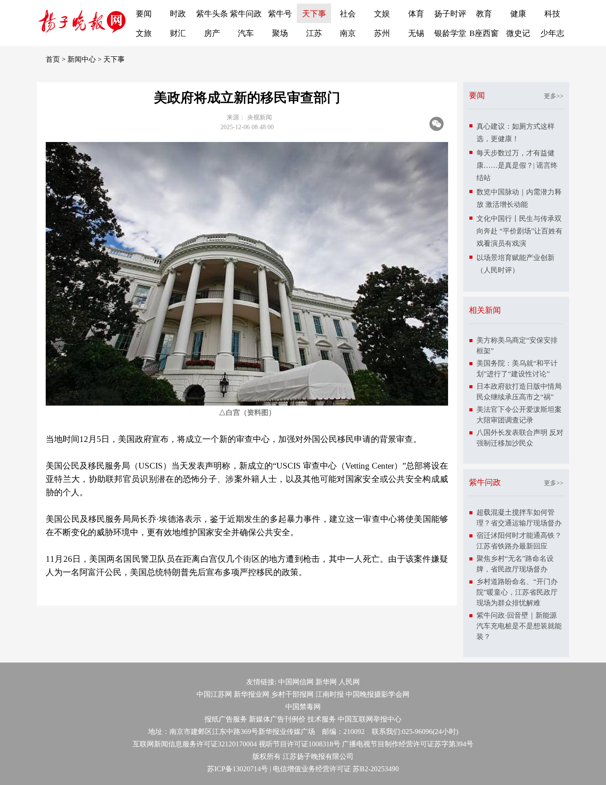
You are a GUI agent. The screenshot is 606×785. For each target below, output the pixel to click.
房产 (212, 33)
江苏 (314, 33)
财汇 (178, 33)
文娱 (382, 13)
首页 (53, 59)
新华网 (326, 682)
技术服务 (321, 719)
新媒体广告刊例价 (277, 719)
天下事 (314, 13)
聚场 (280, 33)
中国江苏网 (214, 694)
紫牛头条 (212, 13)
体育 (416, 13)
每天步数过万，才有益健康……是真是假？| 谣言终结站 (517, 165)
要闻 (144, 13)
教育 (484, 13)
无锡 (416, 33)
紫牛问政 (246, 13)
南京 (348, 33)
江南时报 (329, 694)
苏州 (382, 33)
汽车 (246, 33)
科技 (552, 13)
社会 (348, 13)
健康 (518, 13)
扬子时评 (450, 13)
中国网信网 (296, 682)
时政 (178, 13)
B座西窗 (484, 33)
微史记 (518, 33)
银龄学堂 (450, 33)
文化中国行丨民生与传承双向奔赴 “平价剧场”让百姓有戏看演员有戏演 (519, 231)
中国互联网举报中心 (369, 719)
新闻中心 (81, 59)
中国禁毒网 (303, 706)
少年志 (552, 33)
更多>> (553, 96)
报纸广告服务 (226, 719)
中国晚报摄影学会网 (377, 694)
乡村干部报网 (292, 694)
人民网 (349, 682)
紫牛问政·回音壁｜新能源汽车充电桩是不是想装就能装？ (519, 625)
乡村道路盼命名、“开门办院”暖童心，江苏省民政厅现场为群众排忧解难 (517, 592)
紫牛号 (280, 13)
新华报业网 (251, 694)
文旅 (144, 33)
